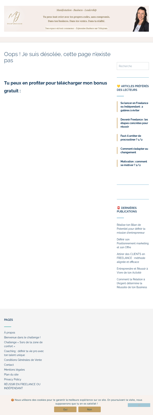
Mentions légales (14, 369)
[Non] (139, 405)
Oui (65, 409)
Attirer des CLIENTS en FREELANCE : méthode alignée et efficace (131, 258)
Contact (9, 364)
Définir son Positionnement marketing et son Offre (133, 243)
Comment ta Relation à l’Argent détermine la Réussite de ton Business (132, 283)
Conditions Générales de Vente (23, 359)
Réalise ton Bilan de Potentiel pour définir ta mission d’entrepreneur (131, 228)
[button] (76, 39)
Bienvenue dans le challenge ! (22, 337)
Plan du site (11, 374)
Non (89, 409)
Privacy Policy (12, 379)
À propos (9, 332)
